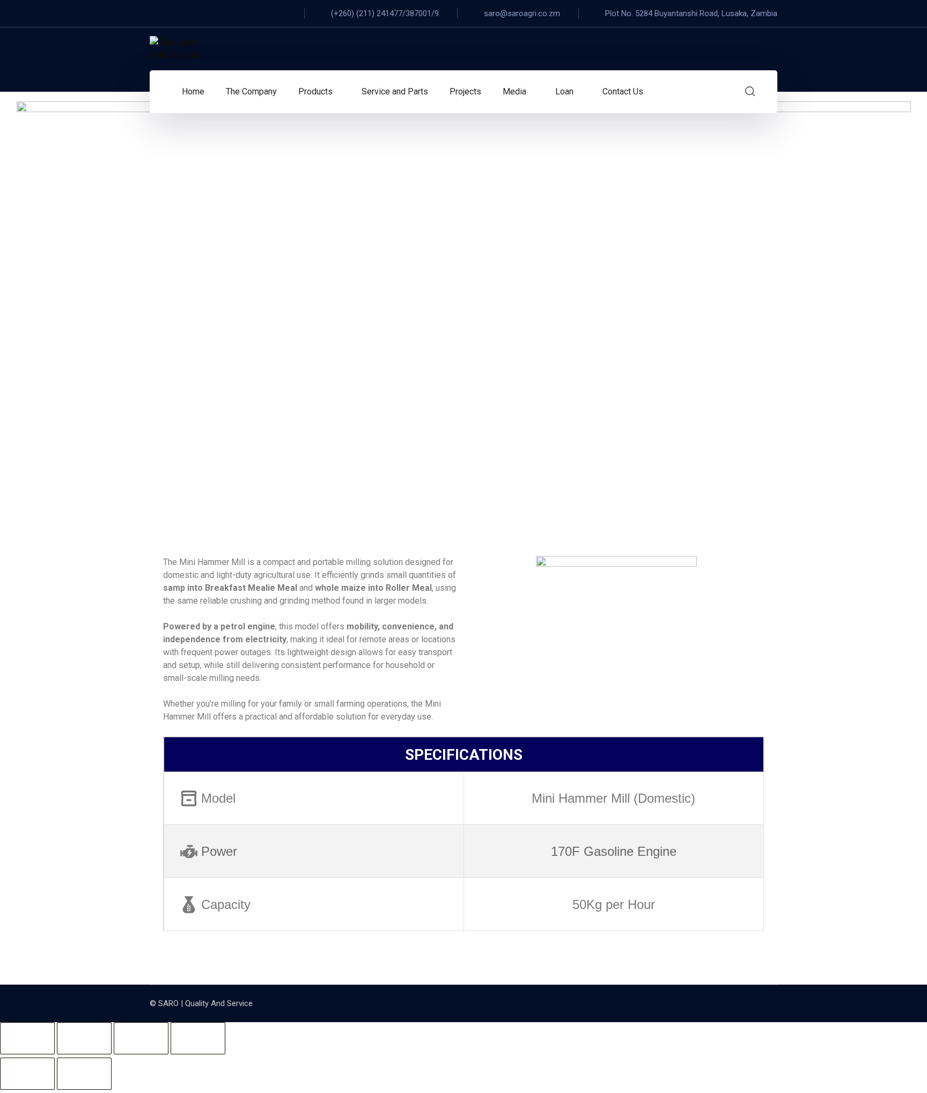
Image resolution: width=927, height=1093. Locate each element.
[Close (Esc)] (198, 1038)
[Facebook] (153, 13)
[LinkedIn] (226, 13)
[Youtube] (207, 13)
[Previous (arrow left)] (27, 1074)
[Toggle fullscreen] (84, 1038)
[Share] (141, 1038)
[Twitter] (171, 13)
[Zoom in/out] (27, 1038)
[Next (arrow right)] (84, 1074)
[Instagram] (189, 13)
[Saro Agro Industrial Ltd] (187, 49)
